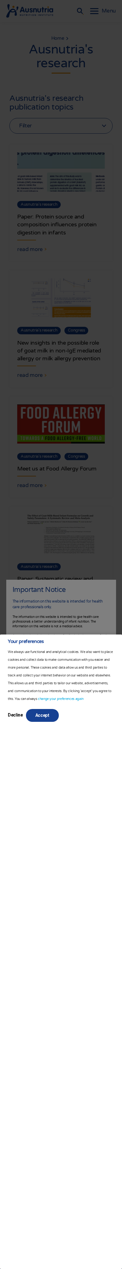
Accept (42, 715)
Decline (15, 714)
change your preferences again (61, 699)
